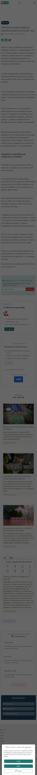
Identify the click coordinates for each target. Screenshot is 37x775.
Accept (18, 761)
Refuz (18, 766)
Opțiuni (19, 771)
